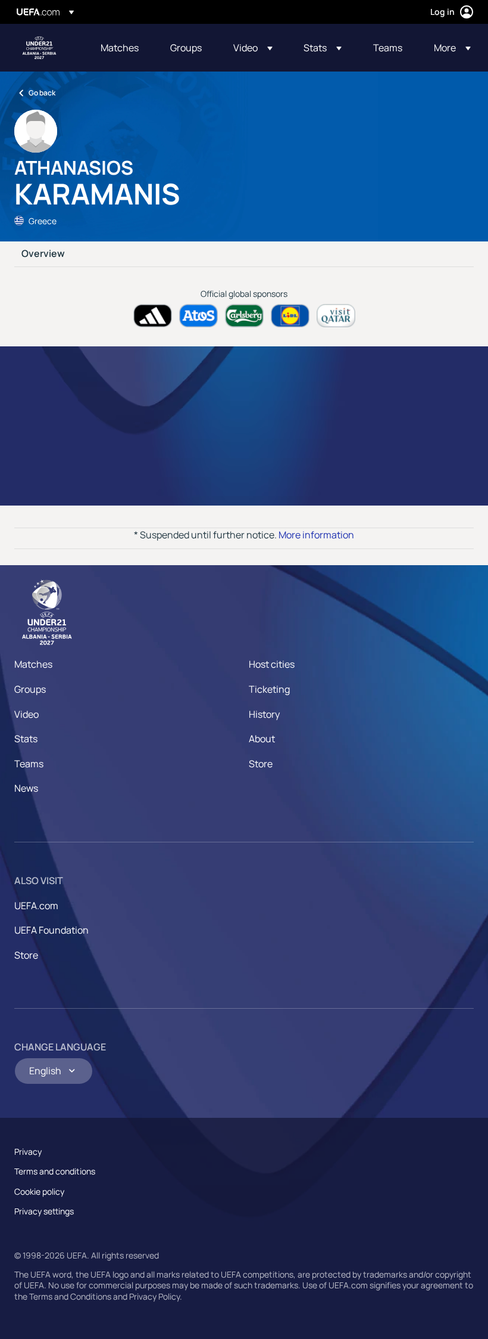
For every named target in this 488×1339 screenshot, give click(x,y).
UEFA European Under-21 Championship (39, 47)
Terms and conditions (54, 1171)
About (262, 738)
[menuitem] (120, 47)
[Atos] (198, 315)
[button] (253, 47)
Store (261, 763)
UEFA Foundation (51, 930)
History (264, 714)
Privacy (28, 1151)
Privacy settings (44, 1211)
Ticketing (269, 689)
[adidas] (152, 315)
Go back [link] (42, 93)
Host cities (272, 664)
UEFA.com (36, 905)
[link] (119, 47)
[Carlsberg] (244, 315)
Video (26, 714)
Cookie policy (39, 1191)
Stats (25, 738)
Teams (28, 763)
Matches (33, 664)
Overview (43, 254)
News (26, 788)
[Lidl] (290, 315)
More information (316, 534)
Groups (30, 689)
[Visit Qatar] (336, 315)
